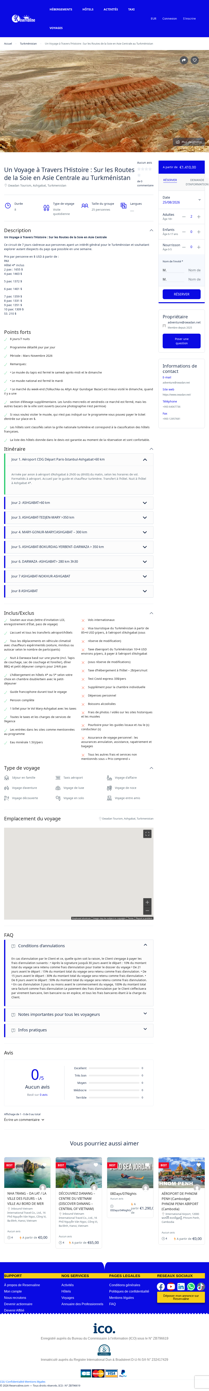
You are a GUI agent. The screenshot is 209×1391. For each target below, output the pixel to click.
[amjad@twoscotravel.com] (145, 1187)
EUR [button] (153, 18)
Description (17, 230)
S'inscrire (189, 18)
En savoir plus (133, 1385)
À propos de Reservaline (22, 1285)
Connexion (169, 18)
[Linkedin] (181, 1287)
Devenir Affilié (14, 1310)
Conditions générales (124, 1285)
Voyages (56, 28)
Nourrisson (171, 245)
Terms (130, 918)
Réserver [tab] (170, 180)
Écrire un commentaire (22, 1119)
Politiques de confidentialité (129, 1291)
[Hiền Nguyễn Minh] (42, 1187)
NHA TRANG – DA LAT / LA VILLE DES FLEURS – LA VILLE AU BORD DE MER (26, 1198)
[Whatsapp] (191, 1287)
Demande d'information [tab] (197, 182)
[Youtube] (171, 1287)
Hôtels (87, 9)
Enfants (169, 229)
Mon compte (13, 1291)
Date (166, 197)
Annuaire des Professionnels (82, 1304)
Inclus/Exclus (19, 613)
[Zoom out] (147, 911)
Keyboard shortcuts (81, 918)
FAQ (8, 935)
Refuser (183, 1386)
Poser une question (182, 341)
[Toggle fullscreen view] (147, 834)
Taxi (131, 9)
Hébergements (61, 9)
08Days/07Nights (123, 1193)
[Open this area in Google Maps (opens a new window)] (12, 917)
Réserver (181, 294)
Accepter (159, 1386)
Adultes (168, 214)
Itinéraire (15, 449)
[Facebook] (161, 1287)
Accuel (8, 43)
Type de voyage (22, 768)
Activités (111, 9)
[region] (78, 874)
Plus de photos (192, 142)
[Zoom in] (147, 902)
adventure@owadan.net (184, 322)
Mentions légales (121, 1297)
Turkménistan (28, 43)
